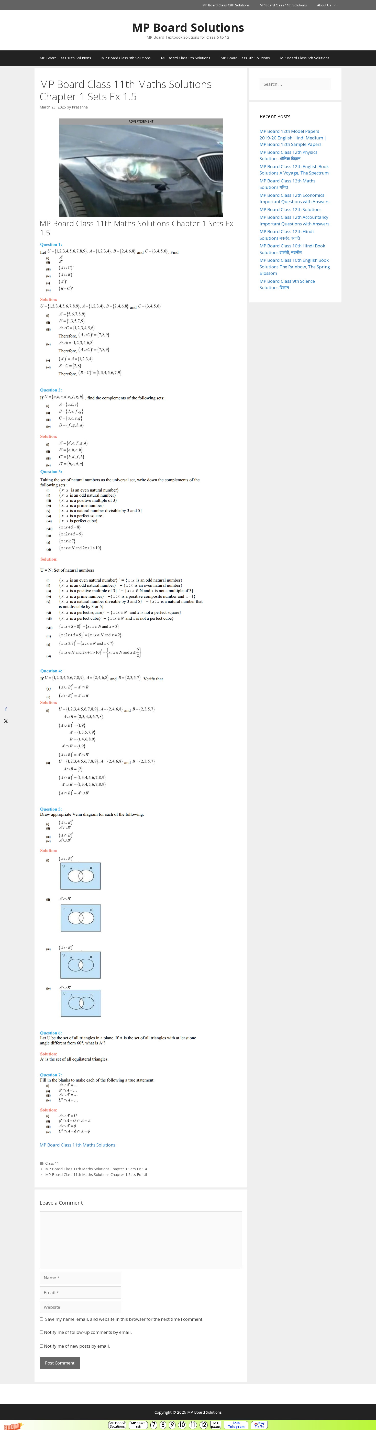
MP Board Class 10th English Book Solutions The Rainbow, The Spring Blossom (295, 266)
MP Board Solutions (117, 1425)
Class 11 (52, 1163)
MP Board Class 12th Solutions (226, 5)
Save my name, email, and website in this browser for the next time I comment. (124, 1319)
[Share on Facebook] (6, 709)
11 (193, 1425)
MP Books (215, 1425)
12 (203, 1425)
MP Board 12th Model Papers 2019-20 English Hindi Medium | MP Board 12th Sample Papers (293, 137)
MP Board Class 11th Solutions (283, 5)
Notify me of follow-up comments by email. (88, 1332)
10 (182, 1425)
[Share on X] (6, 721)
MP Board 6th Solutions (138, 1425)
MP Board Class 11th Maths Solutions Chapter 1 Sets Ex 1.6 (96, 1174)
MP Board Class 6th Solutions (304, 58)
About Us (324, 5)
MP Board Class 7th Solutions (245, 58)
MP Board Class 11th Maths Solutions (77, 1145)
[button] (188, 1425)
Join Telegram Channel (236, 1425)
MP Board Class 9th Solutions (126, 58)
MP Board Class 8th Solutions (185, 58)
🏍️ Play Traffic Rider (259, 1425)
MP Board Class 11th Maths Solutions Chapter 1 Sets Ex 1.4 (96, 1168)
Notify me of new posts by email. (77, 1346)
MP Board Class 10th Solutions (65, 58)
